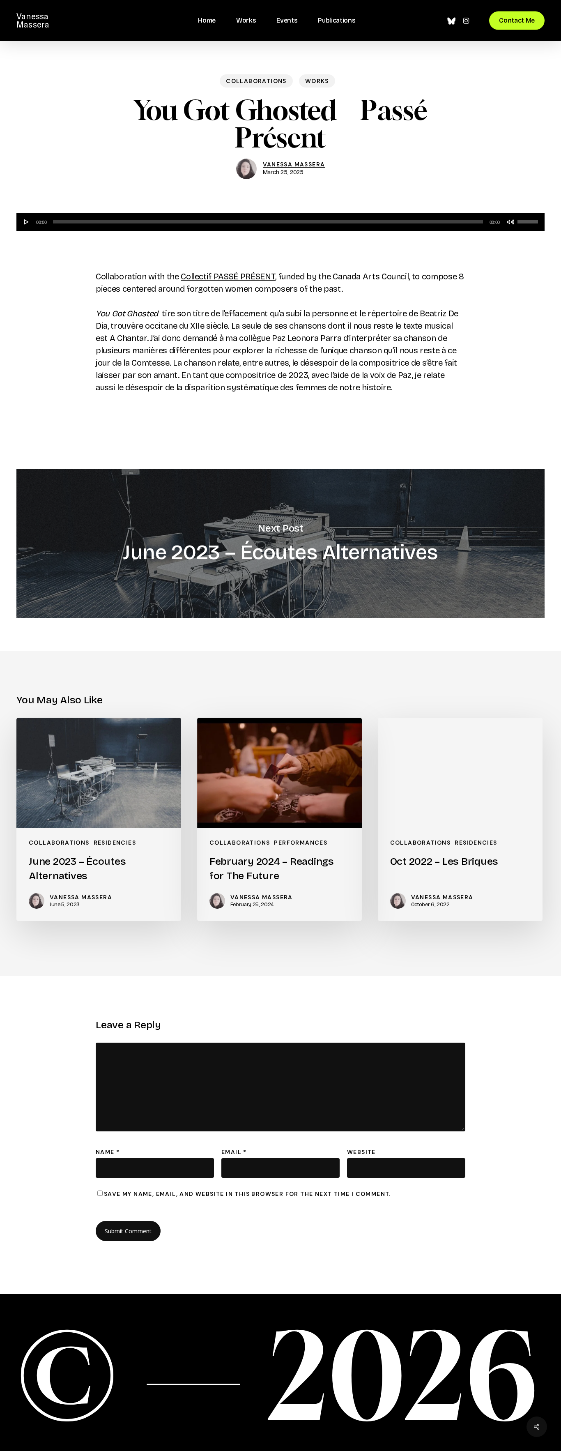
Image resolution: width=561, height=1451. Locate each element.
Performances (300, 842)
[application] (280, 222)
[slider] (528, 219)
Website (361, 1152)
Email (234, 1152)
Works (317, 81)
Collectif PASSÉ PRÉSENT (228, 276)
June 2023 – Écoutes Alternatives (280, 543)
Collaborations (256, 81)
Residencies (115, 842)
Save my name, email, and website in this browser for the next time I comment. (247, 1194)
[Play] (26, 222)
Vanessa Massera (32, 20)
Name (108, 1152)
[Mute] (510, 222)
